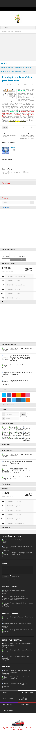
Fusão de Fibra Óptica (17, 365)
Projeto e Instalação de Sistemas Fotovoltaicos (21, 373)
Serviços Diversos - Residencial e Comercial (16, 67)
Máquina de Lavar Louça (17, 590)
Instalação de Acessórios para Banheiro (14, 72)
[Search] (32, 202)
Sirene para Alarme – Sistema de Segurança (19, 677)
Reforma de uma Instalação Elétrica (20, 623)
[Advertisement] (18, 3)
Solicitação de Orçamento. (17, 121)
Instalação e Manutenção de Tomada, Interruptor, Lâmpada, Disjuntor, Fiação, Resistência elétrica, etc (20, 358)
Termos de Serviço (9, 710)
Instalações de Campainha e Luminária (21, 629)
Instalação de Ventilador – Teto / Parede (21, 617)
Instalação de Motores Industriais (19, 656)
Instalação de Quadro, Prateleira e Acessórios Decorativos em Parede (27, 136)
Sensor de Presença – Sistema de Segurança (20, 671)
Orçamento (25, 704)
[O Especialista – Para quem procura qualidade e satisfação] (18, 18)
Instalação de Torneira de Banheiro (9, 135)
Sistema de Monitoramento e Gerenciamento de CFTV (18, 684)
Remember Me (24, 416)
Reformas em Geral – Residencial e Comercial (11, 31)
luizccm (13, 147)
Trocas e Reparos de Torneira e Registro (21, 603)
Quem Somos (7, 704)
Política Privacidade (23, 698)
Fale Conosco (8, 698)
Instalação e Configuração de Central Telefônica (21, 547)
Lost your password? (26, 420)
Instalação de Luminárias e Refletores (19, 381)
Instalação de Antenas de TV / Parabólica (20, 477)
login (16, 172)
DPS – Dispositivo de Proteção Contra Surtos (21, 644)
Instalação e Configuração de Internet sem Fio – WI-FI (21, 553)
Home (3, 63)
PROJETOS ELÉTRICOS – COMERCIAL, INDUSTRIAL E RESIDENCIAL (20, 470)
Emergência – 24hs (27, 692)
